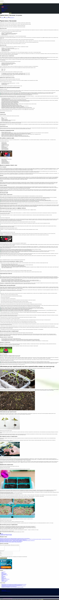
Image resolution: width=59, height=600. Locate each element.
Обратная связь (4, 590)
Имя (1, 552)
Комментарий (2, 550)
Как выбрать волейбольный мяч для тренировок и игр (9, 586)
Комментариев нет (11, 17)
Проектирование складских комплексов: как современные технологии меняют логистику (14, 584)
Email (1, 553)
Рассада (2, 533)
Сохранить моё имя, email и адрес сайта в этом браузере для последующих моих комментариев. (14, 556)
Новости (3, 11)
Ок (42, 599)
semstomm (6, 17)
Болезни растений (4, 6)
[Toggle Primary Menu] (1, 4)
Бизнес (2, 572)
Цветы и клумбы (4, 581)
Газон (2, 9)
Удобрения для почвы (5, 8)
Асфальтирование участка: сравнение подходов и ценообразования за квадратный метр (14, 585)
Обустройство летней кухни (5, 5)
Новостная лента (4, 578)
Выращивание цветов (5, 7)
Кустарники (3, 10)
